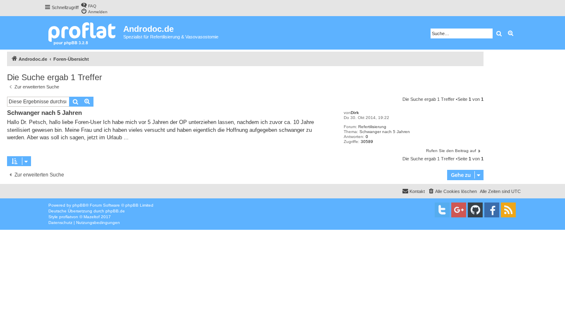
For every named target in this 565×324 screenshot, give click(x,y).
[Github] (475, 209)
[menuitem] (88, 5)
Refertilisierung (372, 126)
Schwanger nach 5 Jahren (384, 131)
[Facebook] (491, 209)
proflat (65, 216)
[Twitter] (442, 209)
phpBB (79, 205)
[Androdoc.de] (83, 33)
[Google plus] (458, 209)
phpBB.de (115, 211)
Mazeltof (92, 216)
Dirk (355, 112)
